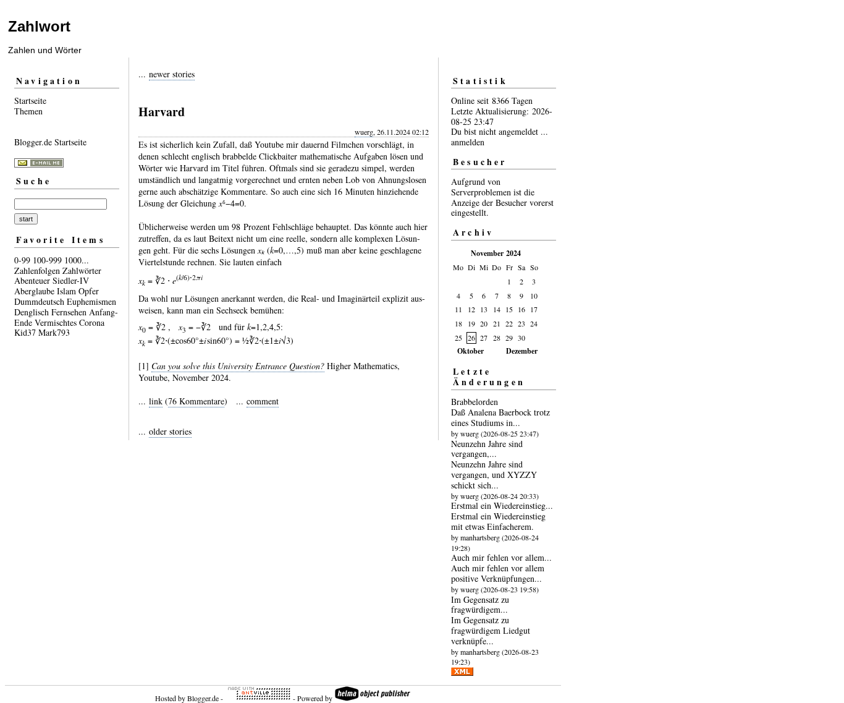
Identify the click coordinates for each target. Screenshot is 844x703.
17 (534, 309)
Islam (66, 291)
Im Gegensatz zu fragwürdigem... (480, 605)
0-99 (22, 260)
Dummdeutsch (39, 301)
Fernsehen (69, 312)
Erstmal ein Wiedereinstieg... (502, 505)
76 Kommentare (196, 401)
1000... (76, 260)
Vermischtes (56, 322)
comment (263, 401)
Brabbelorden (474, 401)
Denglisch (31, 312)
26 (471, 338)
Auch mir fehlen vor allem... (501, 557)
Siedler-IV (71, 280)
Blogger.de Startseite (50, 142)
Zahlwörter (81, 270)
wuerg (364, 132)
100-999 (47, 260)
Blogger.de (203, 698)
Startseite (30, 100)
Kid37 (25, 332)
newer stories (172, 74)
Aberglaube (34, 291)
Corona (91, 322)
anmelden (467, 142)
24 (534, 323)
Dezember (522, 351)
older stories (170, 431)
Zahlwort (39, 26)
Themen (28, 111)
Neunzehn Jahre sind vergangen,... (487, 449)
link (155, 401)
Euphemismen (91, 301)
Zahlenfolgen (37, 270)
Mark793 (54, 332)
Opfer (88, 291)
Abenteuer (32, 280)
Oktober (470, 351)
